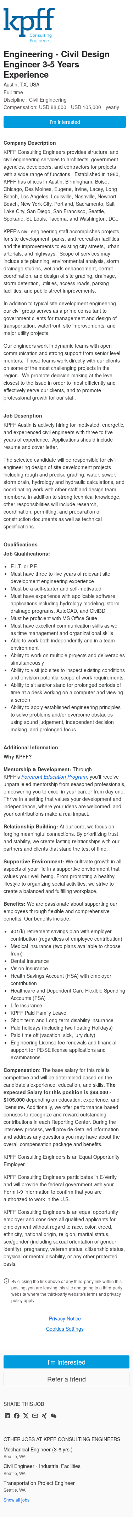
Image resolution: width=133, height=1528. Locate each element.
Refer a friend (66, 1378)
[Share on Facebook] (17, 1416)
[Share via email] (35, 1416)
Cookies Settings (65, 1328)
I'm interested (65, 121)
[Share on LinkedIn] (7, 1416)
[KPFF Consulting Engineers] (29, 25)
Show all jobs (16, 1500)
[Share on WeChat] (53, 1416)
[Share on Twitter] (26, 1416)
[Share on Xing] (44, 1416)
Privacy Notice (65, 1318)
